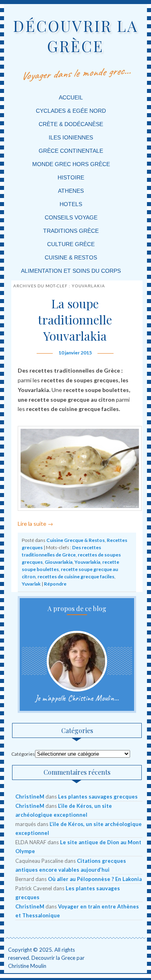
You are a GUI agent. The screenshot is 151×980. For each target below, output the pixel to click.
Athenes (71, 191)
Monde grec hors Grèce (71, 164)
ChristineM (29, 796)
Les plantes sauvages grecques (98, 796)
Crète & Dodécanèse (71, 124)
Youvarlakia (87, 562)
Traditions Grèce (71, 231)
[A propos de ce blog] (77, 661)
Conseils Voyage (71, 217)
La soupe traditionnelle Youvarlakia (75, 319)
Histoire (71, 177)
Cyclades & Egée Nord (71, 110)
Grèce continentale (71, 151)
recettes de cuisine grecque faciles (75, 576)
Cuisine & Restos (71, 257)
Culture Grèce (71, 244)
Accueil (71, 97)
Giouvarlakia (58, 562)
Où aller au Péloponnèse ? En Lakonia (95, 879)
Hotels (71, 204)
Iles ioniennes (71, 137)
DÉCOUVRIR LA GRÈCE (75, 35)
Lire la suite (35, 523)
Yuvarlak (31, 584)
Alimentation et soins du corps (71, 271)
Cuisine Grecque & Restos (75, 540)
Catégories (23, 754)
